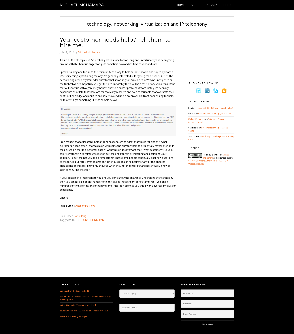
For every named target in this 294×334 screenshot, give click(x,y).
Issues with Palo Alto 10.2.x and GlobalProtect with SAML (84, 310)
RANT (102, 220)
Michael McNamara (82, 5)
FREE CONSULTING (87, 220)
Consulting (80, 216)
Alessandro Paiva (85, 205)
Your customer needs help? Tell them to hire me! (115, 42)
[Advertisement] (211, 56)
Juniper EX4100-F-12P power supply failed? (214, 108)
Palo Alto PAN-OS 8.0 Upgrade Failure (214, 113)
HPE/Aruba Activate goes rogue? (74, 316)
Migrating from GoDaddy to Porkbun (76, 291)
